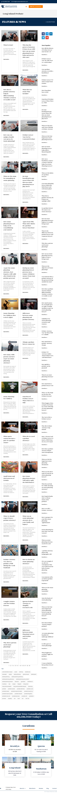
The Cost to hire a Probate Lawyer (47, 418)
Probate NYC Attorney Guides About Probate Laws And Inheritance (47, 354)
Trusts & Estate (11, 6)
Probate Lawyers (18, 693)
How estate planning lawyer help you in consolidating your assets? (9, 226)
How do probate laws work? (46, 91)
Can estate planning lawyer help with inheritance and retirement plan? (47, 186)
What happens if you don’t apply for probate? (47, 654)
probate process (16, 696)
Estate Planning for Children (8, 398)
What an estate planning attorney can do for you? (47, 542)
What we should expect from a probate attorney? (9, 518)
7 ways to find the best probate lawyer (47, 664)
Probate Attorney (21, 688)
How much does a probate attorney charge (47, 343)
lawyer (14, 684)
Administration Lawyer (7, 671)
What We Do (32, 788)
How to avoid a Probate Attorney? (47, 509)
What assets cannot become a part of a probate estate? (9, 439)
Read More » (6, 59)
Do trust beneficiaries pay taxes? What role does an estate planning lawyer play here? (28, 181)
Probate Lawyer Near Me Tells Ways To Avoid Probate (47, 60)
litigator (19, 684)
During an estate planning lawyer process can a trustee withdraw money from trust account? (29, 273)
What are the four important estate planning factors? (47, 138)
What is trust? (8, 45)
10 (23, 665)
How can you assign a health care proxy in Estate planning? (9, 138)
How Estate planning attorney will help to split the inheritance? (29, 479)
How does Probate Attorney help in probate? (47, 624)
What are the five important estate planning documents (47, 462)
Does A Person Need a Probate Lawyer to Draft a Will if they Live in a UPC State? (47, 439)
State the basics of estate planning (47, 599)
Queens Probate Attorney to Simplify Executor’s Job (28, 604)
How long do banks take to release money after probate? (47, 498)
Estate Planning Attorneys (8, 679)
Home (44, 21)
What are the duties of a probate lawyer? (47, 174)
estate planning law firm (11, 7)
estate (10, 674)
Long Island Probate (6, 686)
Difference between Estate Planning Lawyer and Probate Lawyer (28, 634)
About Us (22, 788)
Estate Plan (33, 674)
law (9, 684)
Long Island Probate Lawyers (19, 686)
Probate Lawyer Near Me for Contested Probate (29, 137)
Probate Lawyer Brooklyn (16, 691)
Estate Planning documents (22, 679)
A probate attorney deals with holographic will (47, 552)
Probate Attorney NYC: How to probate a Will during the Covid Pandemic (9, 564)
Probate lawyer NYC (28, 691)
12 (27, 665)
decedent (4, 674)
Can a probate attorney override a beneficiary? (47, 71)
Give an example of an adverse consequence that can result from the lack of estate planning (47, 565)
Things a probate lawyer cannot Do (29, 343)
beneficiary (27, 671)
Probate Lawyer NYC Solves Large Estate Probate (47, 81)
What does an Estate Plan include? (27, 92)
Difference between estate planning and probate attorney (28, 316)
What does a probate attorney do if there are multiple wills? (47, 198)
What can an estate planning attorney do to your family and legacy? (28, 520)
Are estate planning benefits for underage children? (47, 635)
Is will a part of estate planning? (47, 645)
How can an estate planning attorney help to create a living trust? (47, 256)
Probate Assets (11, 688)
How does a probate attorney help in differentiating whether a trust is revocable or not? (9, 95)
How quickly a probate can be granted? (46, 366)
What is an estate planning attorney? (47, 376)
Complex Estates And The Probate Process (9, 603)
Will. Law (27, 698)
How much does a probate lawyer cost (47, 384)
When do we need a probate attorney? (29, 438)
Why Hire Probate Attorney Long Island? (47, 427)
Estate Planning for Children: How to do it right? (9, 315)
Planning (30, 686)
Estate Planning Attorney (17, 676)
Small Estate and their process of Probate (9, 478)
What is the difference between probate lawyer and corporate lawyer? (47, 233)
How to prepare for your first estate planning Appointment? (47, 520)
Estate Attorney (17, 674)
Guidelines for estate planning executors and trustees (46, 321)
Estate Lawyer (26, 674)
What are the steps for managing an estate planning (9, 178)
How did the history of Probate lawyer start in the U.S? (47, 50)
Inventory (4, 684)
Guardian (23, 681)
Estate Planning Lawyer (7, 681)
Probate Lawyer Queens (7, 693)
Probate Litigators (28, 693)
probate (4, 688)
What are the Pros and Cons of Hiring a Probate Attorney (47, 127)
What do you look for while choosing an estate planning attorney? (47, 486)
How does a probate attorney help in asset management (47, 450)
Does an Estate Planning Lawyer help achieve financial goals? (47, 149)
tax (14, 698)
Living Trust (25, 684)
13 (29, 665)
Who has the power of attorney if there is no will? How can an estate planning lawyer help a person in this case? (29, 51)
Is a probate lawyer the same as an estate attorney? (47, 210)
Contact (54, 788)
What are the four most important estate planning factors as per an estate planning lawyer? (47, 611)
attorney (21, 671)
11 (25, 665)
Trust (19, 698)
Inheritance (30, 681)
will (22, 698)
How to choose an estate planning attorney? (29, 562)
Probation (31, 696)
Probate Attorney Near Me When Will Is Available (47, 333)
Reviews (41, 788)
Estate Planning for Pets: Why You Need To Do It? (47, 531)
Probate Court (30, 688)
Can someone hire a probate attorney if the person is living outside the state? (47, 279)
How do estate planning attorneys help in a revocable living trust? (47, 221)
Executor (17, 681)
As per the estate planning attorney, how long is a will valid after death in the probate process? (9, 273)
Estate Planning (5, 676)
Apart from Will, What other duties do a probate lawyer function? (29, 225)
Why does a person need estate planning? (9, 645)
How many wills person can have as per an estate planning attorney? (9, 359)
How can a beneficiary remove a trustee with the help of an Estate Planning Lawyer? (47, 162)
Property (10, 698)
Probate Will (24, 696)
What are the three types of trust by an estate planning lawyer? (47, 474)
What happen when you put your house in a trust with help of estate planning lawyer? (47, 406)
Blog (48, 788)
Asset (15, 671)
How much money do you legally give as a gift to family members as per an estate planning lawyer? (47, 307)
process (4, 698)
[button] (26, 6)
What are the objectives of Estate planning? (47, 268)
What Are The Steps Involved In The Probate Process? (47, 394)
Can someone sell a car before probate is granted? (47, 578)
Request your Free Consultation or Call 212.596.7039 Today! (28, 715)
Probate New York (6, 696)
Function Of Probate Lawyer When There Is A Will (28, 400)
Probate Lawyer (5, 691)
